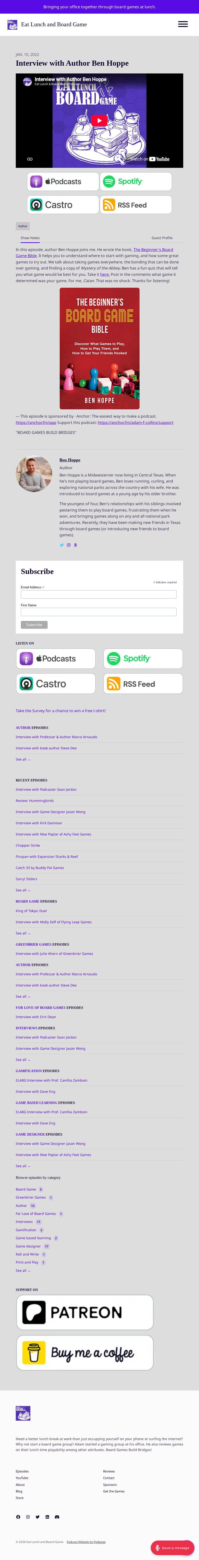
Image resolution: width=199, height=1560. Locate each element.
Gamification (29, 1071)
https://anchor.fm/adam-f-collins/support (136, 422)
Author (23, 728)
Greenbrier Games (33, 944)
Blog (19, 1491)
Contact (109, 1477)
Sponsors (110, 1484)
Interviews (26, 1028)
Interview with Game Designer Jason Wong (50, 812)
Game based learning (36, 1103)
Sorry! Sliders (26, 879)
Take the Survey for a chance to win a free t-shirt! (61, 711)
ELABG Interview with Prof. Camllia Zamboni (51, 1080)
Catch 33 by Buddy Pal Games (40, 867)
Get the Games (113, 1491)
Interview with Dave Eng (35, 1091)
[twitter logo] (62, 545)
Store (20, 1497)
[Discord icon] (57, 1517)
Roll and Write (30, 1254)
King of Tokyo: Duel (31, 911)
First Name (28, 605)
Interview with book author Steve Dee (46, 748)
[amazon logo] (75, 545)
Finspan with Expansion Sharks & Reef (47, 856)
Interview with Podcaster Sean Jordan (46, 789)
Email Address (32, 587)
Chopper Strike (28, 845)
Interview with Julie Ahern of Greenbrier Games (54, 953)
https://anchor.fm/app (36, 422)
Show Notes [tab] (30, 238)
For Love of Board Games (41, 1008)
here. (105, 274)
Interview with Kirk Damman (39, 823)
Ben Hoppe (69, 459)
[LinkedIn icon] (47, 1517)
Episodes (22, 1471)
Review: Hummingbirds (35, 800)
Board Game (27, 901)
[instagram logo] (69, 545)
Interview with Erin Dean (36, 1017)
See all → (23, 759)
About (20, 1484)
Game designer (30, 1134)
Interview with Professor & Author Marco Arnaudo (56, 737)
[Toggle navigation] (182, 25)
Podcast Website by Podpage (86, 1542)
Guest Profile (162, 238)
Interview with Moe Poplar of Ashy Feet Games (53, 834)
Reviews (109, 1471)
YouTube (22, 1477)
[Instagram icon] (27, 1517)
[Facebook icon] (18, 1517)
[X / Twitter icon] (37, 1517)
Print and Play (30, 1262)
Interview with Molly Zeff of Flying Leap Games (54, 922)
